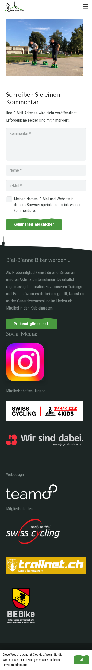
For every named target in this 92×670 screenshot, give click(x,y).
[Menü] (85, 6)
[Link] (14, 6)
